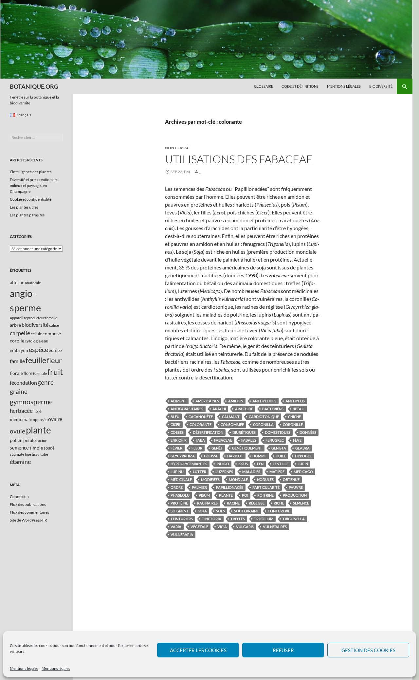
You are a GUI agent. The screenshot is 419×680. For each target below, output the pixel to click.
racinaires (207, 503)
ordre (177, 487)
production (295, 495)
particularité (266, 487)
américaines (207, 401)
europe (55, 350)
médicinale (181, 479)
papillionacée (229, 487)
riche (279, 503)
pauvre (296, 487)
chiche (294, 416)
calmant (231, 416)
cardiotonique (264, 416)
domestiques (277, 432)
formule (40, 373)
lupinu (177, 471)
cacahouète (201, 416)
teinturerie (279, 511)
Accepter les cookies (198, 650)
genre (46, 382)
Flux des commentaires (29, 512)
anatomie (33, 283)
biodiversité (35, 325)
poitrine (265, 495)
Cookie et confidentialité (30, 199)
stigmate (17, 454)
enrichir (179, 440)
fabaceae (223, 440)
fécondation (23, 382)
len (260, 464)
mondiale (238, 479)
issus (243, 464)
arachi (219, 409)
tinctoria (211, 519)
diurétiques (244, 432)
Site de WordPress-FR (28, 520)
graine (18, 391)
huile (281, 456)
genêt (217, 448)
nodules (265, 479)
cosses (177, 432)
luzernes (224, 471)
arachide (244, 409)
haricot (235, 456)
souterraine (246, 511)
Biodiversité (380, 86)
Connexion (19, 496)
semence (301, 503)
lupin (303, 464)
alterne (17, 282)
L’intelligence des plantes (30, 171)
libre (37, 411)
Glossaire (263, 86)
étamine (20, 461)
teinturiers (182, 519)
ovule (17, 431)
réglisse (256, 503)
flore (28, 373)
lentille (280, 464)
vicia (222, 526)
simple (36, 447)
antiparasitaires (187, 409)
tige (28, 454)
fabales (248, 440)
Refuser (283, 650)
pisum (204, 495)
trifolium (263, 519)
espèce (38, 349)
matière (276, 471)
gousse (211, 456)
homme (259, 456)
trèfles (237, 519)
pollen (16, 440)
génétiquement (247, 448)
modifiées (210, 479)
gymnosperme (31, 401)
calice (54, 325)
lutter (199, 471)
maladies (251, 471)
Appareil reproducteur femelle (33, 318)
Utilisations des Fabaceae (239, 159)
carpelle (20, 333)
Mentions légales (24, 668)
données (308, 432)
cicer (175, 424)
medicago (303, 471)
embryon (19, 350)
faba (200, 440)
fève (297, 440)
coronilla (263, 424)
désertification (208, 432)
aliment (178, 401)
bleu (175, 416)
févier (176, 448)
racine (233, 503)
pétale (29, 440)
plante (226, 495)
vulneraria (182, 534)
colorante (200, 424)
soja (202, 511)
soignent (180, 511)
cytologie (33, 341)
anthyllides (264, 401)
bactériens (272, 409)
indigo (222, 464)
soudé (49, 447)
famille (17, 361)
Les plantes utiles (24, 207)
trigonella (293, 519)
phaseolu (180, 495)
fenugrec (274, 440)
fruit (55, 372)
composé (52, 333)
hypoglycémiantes (189, 464)
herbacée (21, 410)
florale (16, 373)
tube (44, 454)
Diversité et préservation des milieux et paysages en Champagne (34, 185)
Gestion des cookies (368, 650)
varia (176, 526)
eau (44, 340)
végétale (199, 526)
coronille (293, 424)
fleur (196, 448)
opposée (40, 419)
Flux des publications (28, 504)
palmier (199, 487)
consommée (232, 424)
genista (278, 448)
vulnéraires (275, 526)
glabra (302, 448)
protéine (179, 503)
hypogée (303, 456)
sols (220, 511)
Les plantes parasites (27, 214)
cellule (36, 334)
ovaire (55, 419)
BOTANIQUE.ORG (34, 86)
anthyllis (295, 401)
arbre (15, 325)
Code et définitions (300, 86)
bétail (298, 409)
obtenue (291, 479)
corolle (17, 340)
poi (245, 495)
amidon (235, 401)
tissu (36, 454)
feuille (36, 360)
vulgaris (245, 526)
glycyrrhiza (183, 456)
